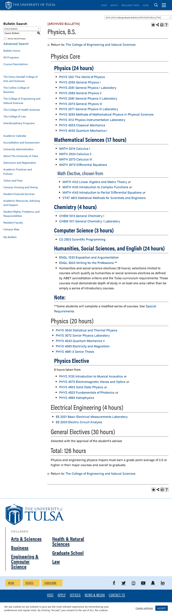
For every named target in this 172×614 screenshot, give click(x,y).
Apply (114, 5)
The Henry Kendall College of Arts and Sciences (20, 79)
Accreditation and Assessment (21, 142)
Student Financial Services (19, 194)
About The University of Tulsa (20, 156)
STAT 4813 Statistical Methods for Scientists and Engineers (104, 197)
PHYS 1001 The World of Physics (82, 77)
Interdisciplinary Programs (19, 123)
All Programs (11, 57)
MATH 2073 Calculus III (75, 159)
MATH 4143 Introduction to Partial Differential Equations (102, 192)
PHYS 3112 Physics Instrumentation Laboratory (92, 119)
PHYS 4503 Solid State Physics (81, 387)
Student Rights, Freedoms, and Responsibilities (21, 214)
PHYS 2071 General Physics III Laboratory (88, 109)
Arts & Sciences (26, 538)
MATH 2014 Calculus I (74, 148)
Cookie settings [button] (144, 608)
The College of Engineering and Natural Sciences (21, 101)
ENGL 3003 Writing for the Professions (86, 262)
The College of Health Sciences (21, 110)
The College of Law (14, 116)
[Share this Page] (157, 25)
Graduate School (68, 552)
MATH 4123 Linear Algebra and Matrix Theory (94, 181)
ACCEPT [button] (161, 608)
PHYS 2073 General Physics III (80, 103)
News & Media (95, 595)
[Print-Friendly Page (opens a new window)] (162, 25)
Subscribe (50, 583)
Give (146, 5)
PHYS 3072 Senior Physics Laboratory (83, 335)
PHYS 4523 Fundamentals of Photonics (86, 392)
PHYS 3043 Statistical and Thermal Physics (86, 330)
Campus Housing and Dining (20, 187)
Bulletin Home (11, 50)
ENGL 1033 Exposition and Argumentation (89, 257)
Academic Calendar (14, 136)
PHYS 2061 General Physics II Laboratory (88, 98)
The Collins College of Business (16, 90)
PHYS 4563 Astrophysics (76, 397)
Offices (75, 595)
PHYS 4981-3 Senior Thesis (75, 351)
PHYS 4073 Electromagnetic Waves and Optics (92, 381)
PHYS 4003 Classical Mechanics (82, 125)
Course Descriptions (15, 64)
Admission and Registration (19, 163)
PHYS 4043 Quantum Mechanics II (80, 340)
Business (20, 547)
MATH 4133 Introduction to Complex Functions (95, 187)
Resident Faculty (13, 222)
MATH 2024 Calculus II (75, 154)
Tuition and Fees (13, 180)
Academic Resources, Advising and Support (21, 203)
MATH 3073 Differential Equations (83, 164)
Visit (104, 5)
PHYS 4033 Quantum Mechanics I (83, 130)
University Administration (18, 149)
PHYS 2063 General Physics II (80, 93)
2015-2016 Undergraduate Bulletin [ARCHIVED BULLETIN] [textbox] (133, 17)
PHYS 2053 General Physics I (80, 82)
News (11, 583)
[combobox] (138, 17)
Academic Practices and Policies (17, 171)
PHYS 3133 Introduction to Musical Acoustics (91, 376)
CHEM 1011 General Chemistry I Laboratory (89, 221)
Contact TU (117, 595)
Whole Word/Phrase (17, 38)
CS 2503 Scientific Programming (82, 239)
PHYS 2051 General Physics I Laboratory (87, 87)
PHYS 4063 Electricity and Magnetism (83, 346)
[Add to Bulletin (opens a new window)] (153, 25)
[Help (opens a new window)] (166, 25)
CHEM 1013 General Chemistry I (81, 215)
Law (56, 561)
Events (29, 583)
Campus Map (11, 229)
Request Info (131, 5)
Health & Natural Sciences (68, 541)
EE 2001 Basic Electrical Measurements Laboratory (92, 416)
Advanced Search (16, 43)
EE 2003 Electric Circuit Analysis (79, 422)
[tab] (156, 5)
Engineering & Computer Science (25, 561)
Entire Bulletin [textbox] (11, 28)
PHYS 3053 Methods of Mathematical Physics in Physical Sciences (106, 114)
